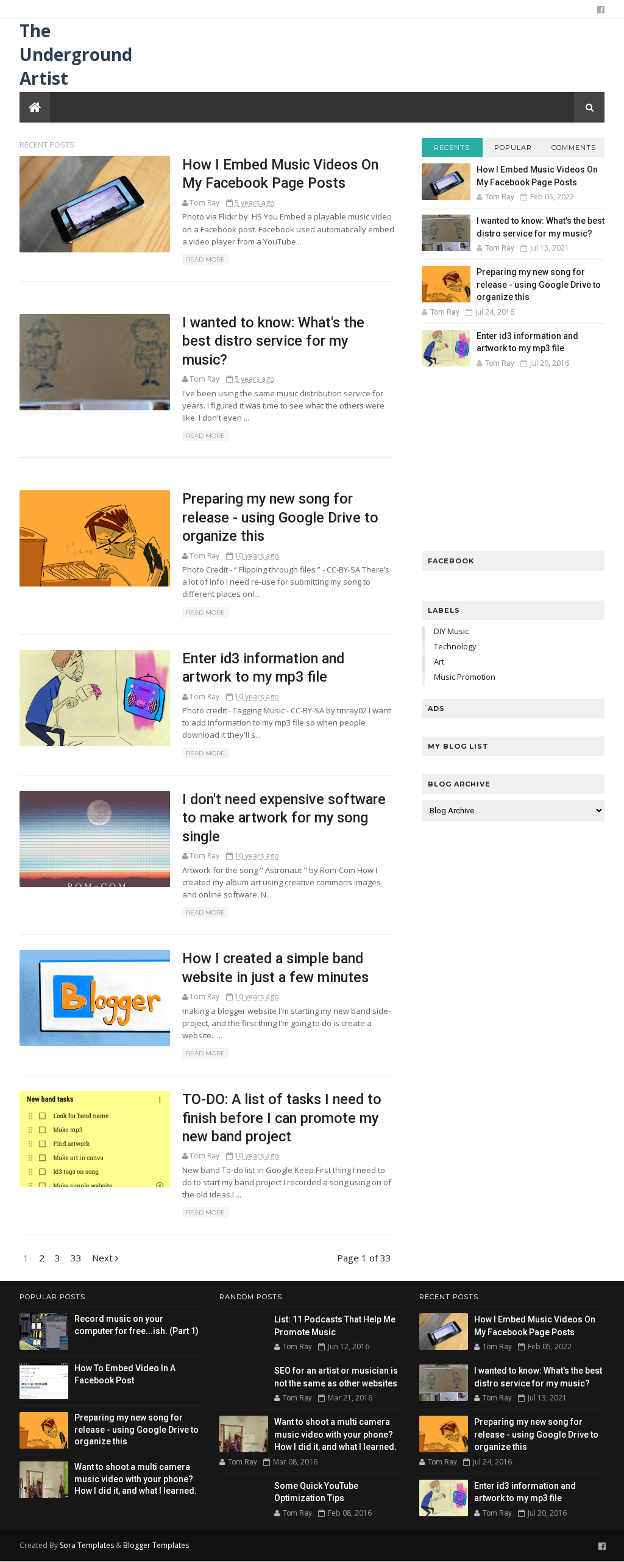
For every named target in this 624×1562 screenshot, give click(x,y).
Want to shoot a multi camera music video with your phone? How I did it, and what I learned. (135, 1479)
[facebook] (600, 10)
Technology (455, 646)
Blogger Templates (156, 1545)
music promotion (464, 676)
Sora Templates (87, 1545)
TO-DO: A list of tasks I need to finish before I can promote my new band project (281, 1118)
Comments (573, 147)
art (439, 661)
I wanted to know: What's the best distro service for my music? (273, 341)
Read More (205, 259)
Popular (513, 147)
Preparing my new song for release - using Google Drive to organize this (280, 517)
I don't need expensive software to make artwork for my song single (284, 818)
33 (76, 1258)
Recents (452, 147)
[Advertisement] (513, 463)
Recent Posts (47, 144)
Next (103, 1258)
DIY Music (451, 631)
